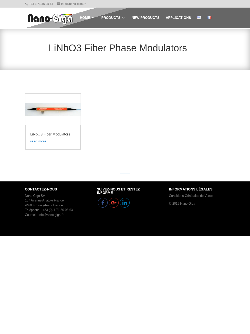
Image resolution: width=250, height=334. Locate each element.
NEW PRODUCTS (145, 18)
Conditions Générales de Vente (191, 196)
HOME (85, 18)
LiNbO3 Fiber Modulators (50, 134)
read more (38, 141)
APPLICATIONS (178, 18)
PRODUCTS (110, 18)
